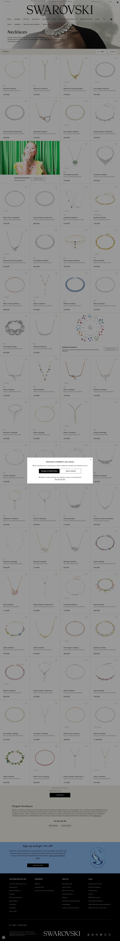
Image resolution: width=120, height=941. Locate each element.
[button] (91, 459)
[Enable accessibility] (3, 937)
